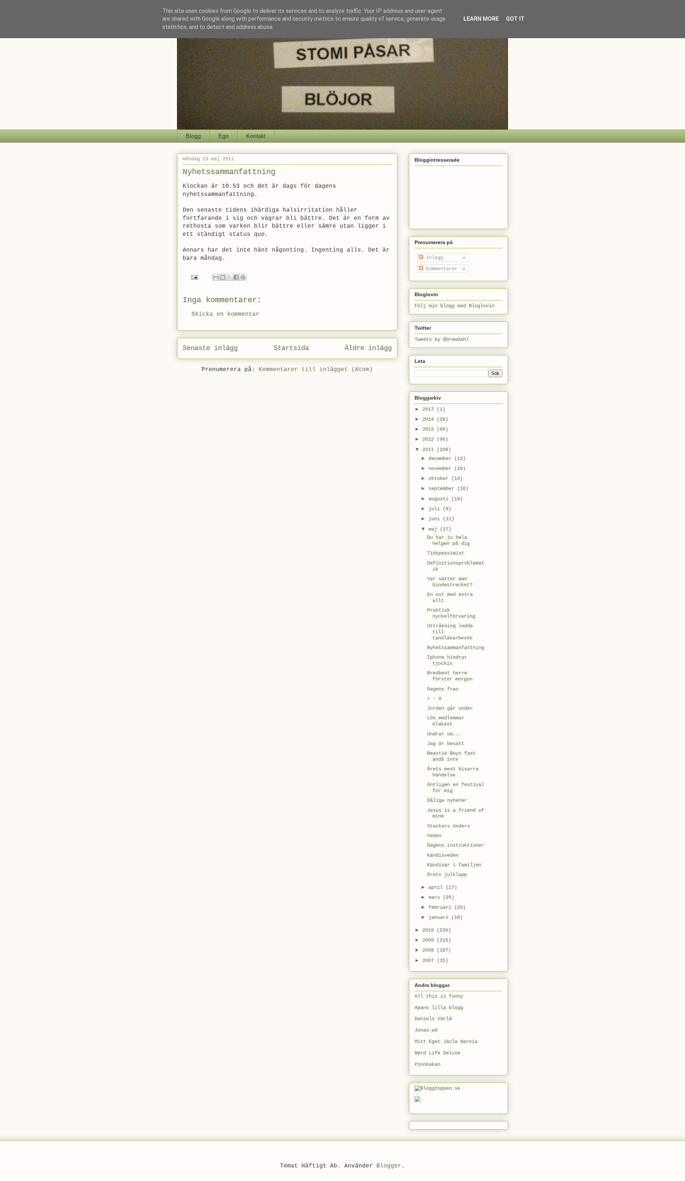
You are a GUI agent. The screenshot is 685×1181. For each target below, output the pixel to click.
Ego (223, 136)
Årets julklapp (447, 874)
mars (435, 897)
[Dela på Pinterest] (243, 277)
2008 (429, 950)
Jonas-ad (426, 1030)
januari (439, 917)
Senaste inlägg (210, 348)
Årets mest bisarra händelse (452, 772)
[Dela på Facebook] (236, 277)
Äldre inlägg (368, 348)
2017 (429, 409)
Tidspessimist (445, 553)
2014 (429, 419)
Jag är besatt (445, 743)
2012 (429, 439)
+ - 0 (434, 698)
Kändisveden (442, 855)
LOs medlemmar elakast (445, 721)
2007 (429, 960)
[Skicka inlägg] (194, 277)
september (442, 488)
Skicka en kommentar (225, 314)
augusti (439, 499)
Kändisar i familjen (454, 865)
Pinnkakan (427, 1064)
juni (435, 519)
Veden (434, 835)
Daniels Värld (433, 1019)
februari (441, 907)
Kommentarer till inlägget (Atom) (316, 369)
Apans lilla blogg (439, 1007)
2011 (429, 449)
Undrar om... (444, 734)
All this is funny (439, 996)
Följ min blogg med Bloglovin (454, 306)
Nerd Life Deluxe (437, 1053)
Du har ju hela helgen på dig (448, 540)
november (441, 468)
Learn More (481, 18)
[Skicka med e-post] (215, 277)
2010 (429, 930)
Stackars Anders (448, 826)
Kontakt (255, 136)
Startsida (291, 348)
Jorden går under (450, 708)
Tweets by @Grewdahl (442, 339)
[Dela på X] (229, 277)
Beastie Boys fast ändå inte (451, 756)
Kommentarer (440, 269)
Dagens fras (442, 689)
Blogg (193, 136)
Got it (515, 18)
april (437, 887)
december (441, 458)
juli (435, 509)
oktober (439, 478)
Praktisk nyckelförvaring (451, 613)
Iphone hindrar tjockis (447, 660)
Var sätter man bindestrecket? (449, 582)
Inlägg (433, 257)
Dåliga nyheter (447, 800)
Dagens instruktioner (455, 845)
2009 (429, 940)
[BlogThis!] (222, 277)
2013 (429, 429)
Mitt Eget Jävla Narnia (446, 1041)
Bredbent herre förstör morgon (449, 676)
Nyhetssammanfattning (455, 647)
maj (434, 529)
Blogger (388, 1166)
